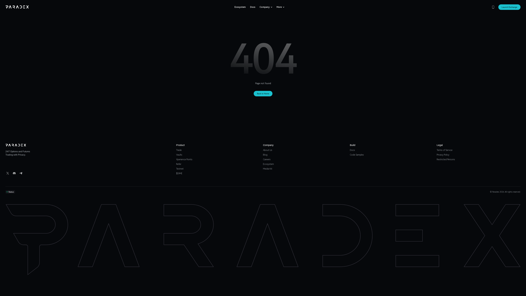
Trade (179, 150)
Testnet (180, 169)
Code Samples (357, 155)
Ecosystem (240, 7)
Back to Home (263, 93)
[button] (266, 7)
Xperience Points (184, 159)
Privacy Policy (443, 155)
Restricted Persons (446, 159)
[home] (17, 7)
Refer (178, 164)
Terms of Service (444, 150)
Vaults (179, 155)
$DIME (179, 173)
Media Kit (267, 169)
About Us (267, 150)
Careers (267, 159)
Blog (265, 155)
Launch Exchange (509, 7)
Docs (252, 7)
